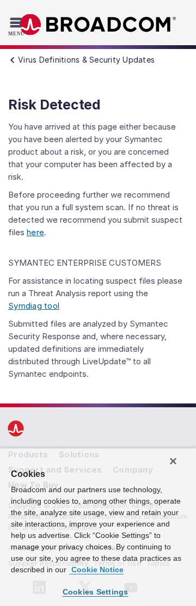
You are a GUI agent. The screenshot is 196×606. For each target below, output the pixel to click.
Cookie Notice (96, 569)
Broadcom (98, 24)
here (35, 232)
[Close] (173, 461)
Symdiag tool (33, 306)
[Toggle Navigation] (17, 26)
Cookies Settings (95, 591)
